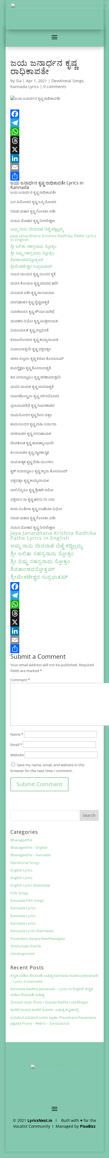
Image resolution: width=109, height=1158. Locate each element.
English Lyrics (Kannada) (30, 885)
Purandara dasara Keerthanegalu (37, 938)
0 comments (54, 86)
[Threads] (54, 140)
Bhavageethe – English (29, 847)
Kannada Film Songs (27, 900)
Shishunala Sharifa (25, 946)
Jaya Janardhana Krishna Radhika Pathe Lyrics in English (53, 237)
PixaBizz (88, 1126)
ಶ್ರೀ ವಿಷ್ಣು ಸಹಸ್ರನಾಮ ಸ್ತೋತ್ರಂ (32, 253)
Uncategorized (22, 953)
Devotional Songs (67, 80)
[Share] (54, 176)
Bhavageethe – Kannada (30, 854)
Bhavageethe (21, 839)
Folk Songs (19, 892)
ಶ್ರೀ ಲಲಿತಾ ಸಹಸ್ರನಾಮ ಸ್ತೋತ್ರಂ (33, 246)
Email (16, 744)
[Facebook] (54, 113)
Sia (19, 80)
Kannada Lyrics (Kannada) (31, 930)
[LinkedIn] (54, 158)
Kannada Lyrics (24, 86)
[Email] (54, 167)
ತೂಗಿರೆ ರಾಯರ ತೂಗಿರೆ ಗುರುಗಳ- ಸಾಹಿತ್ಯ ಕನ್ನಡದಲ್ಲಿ (44, 1009)
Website (17, 754)
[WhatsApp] (54, 131)
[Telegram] (54, 122)
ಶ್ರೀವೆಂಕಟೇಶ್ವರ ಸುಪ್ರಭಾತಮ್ (31, 266)
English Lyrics (21, 870)
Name (16, 734)
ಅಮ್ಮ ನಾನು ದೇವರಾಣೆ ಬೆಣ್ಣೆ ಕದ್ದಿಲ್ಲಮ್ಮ (36, 229)
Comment (20, 679)
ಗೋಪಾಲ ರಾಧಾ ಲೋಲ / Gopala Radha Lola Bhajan (49, 1002)
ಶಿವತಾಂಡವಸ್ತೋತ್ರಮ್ (26, 259)
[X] (54, 149)
